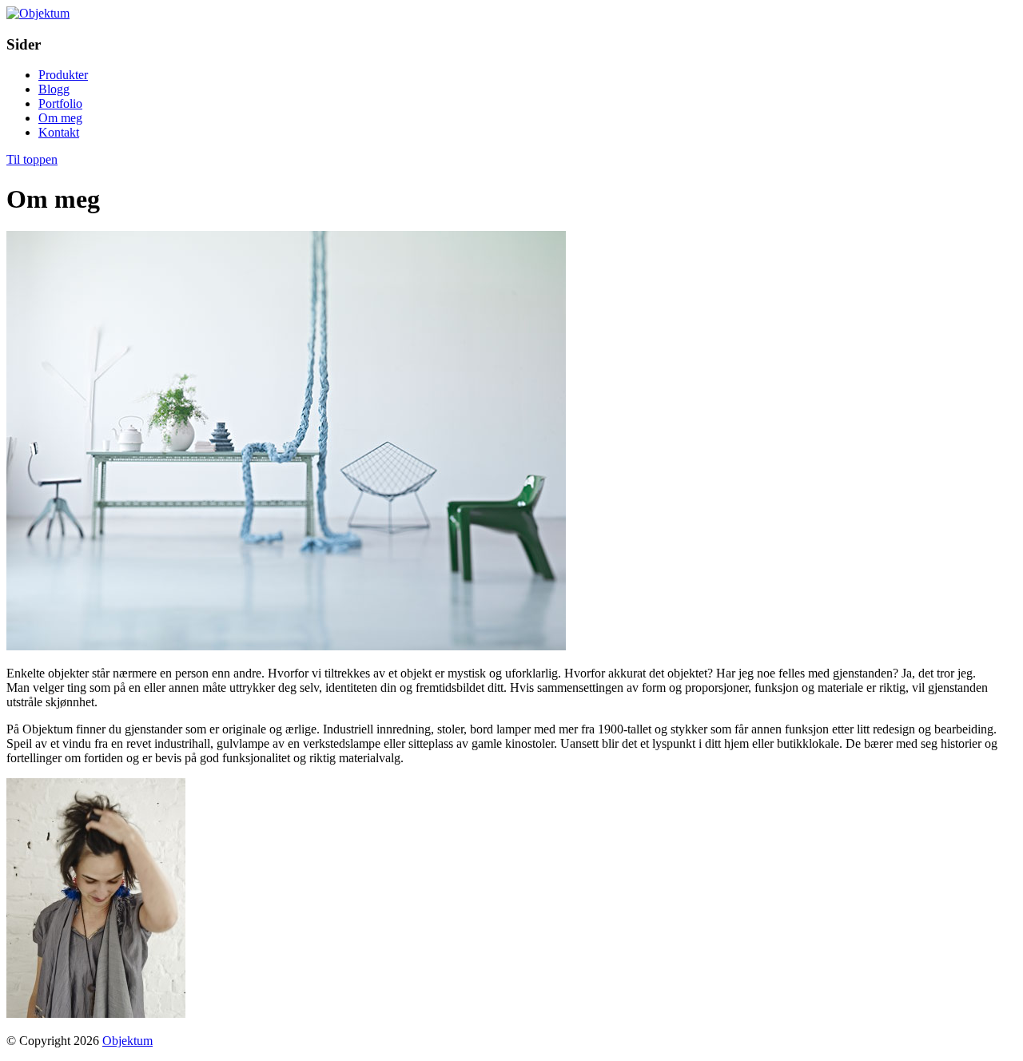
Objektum (127, 1040)
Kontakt (58, 132)
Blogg (54, 89)
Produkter (63, 74)
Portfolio (60, 103)
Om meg (60, 118)
